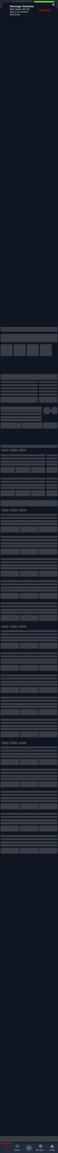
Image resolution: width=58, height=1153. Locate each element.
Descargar (45, 10)
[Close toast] (53, 5)
